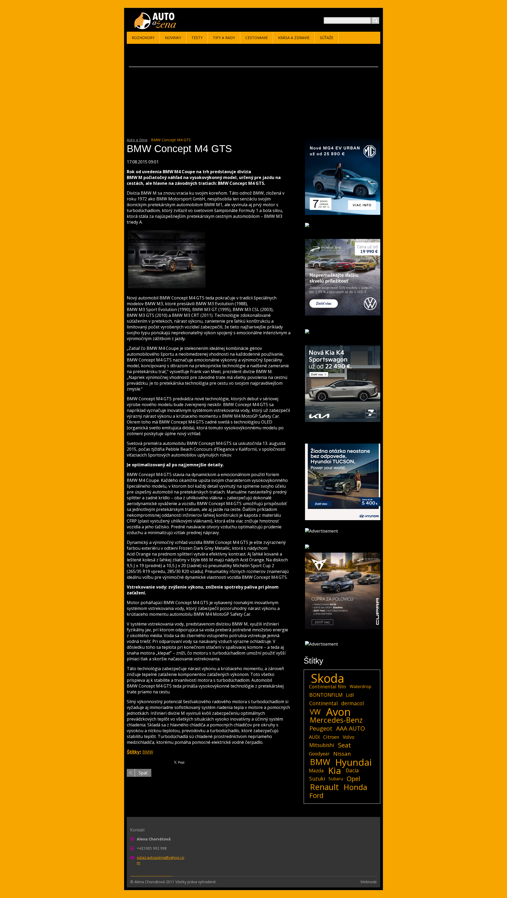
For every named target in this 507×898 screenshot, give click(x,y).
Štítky (133, 752)
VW (315, 712)
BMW (147, 752)
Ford (316, 796)
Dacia (352, 770)
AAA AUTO (350, 728)
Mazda (316, 770)
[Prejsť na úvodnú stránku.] (156, 27)
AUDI (314, 737)
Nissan (342, 753)
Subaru (335, 779)
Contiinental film (327, 686)
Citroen (331, 737)
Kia (334, 770)
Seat (344, 745)
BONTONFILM (325, 694)
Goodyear (319, 753)
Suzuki (317, 778)
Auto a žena (137, 139)
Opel (353, 779)
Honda (355, 787)
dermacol (352, 703)
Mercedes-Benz (336, 720)
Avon (338, 712)
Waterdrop (360, 686)
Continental (323, 703)
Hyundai (353, 762)
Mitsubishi (321, 745)
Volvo (348, 737)
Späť (143, 773)
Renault (324, 787)
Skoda (327, 678)
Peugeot (320, 728)
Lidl (350, 695)
